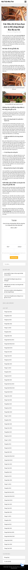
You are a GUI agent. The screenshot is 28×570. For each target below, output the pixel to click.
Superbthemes (14, 568)
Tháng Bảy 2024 (8, 404)
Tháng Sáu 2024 (8, 408)
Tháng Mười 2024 (8, 391)
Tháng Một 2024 (8, 424)
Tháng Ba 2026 (7, 331)
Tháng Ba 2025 (7, 371)
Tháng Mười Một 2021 (9, 496)
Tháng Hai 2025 (7, 375)
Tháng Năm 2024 (8, 412)
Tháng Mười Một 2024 (9, 388)
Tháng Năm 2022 (8, 480)
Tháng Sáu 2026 (8, 319)
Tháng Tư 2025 (7, 367)
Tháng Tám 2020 (8, 548)
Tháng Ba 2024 (7, 420)
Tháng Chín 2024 (8, 396)
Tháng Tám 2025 (8, 355)
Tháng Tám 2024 (8, 400)
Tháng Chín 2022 (8, 464)
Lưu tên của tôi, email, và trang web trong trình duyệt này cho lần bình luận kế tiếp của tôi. (14, 253)
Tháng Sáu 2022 (8, 476)
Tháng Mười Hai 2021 (9, 492)
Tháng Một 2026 (8, 335)
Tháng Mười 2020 (8, 540)
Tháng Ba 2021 (7, 520)
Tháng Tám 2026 (8, 311)
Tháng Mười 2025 (8, 347)
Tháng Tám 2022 (8, 468)
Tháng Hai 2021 (7, 524)
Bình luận (14, 227)
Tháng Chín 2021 (8, 504)
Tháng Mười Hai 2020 (9, 532)
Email (20, 246)
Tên (8, 246)
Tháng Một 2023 (8, 452)
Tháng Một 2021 (8, 528)
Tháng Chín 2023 (8, 428)
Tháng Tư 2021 (7, 516)
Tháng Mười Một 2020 (9, 536)
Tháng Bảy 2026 (8, 315)
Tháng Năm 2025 (8, 363)
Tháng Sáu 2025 (8, 359)
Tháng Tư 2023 (7, 440)
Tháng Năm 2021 (8, 512)
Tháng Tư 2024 (7, 416)
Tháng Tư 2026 (7, 327)
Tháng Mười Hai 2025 (9, 339)
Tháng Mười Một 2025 (9, 343)
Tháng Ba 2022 (7, 488)
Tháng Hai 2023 (7, 448)
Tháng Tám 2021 (8, 508)
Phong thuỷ (6, 557)
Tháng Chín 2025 (8, 351)
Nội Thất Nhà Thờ (7, 1)
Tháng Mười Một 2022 (9, 456)
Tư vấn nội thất (7, 561)
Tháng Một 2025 (8, 379)
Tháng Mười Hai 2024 (9, 383)
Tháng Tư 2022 (7, 484)
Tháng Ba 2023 (7, 444)
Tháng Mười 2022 (8, 460)
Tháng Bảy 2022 (8, 472)
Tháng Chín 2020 (8, 544)
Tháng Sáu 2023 (8, 436)
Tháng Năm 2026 (8, 323)
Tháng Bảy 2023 (8, 432)
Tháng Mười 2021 (8, 500)
